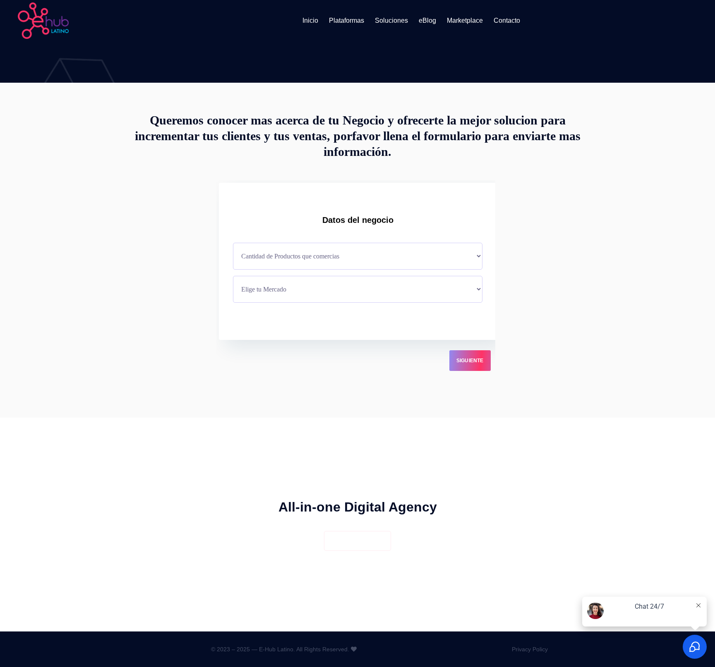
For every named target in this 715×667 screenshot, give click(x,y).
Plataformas (346, 20)
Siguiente (470, 360)
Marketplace (465, 20)
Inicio (310, 20)
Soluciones (391, 20)
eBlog (427, 20)
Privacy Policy (530, 649)
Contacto (507, 20)
